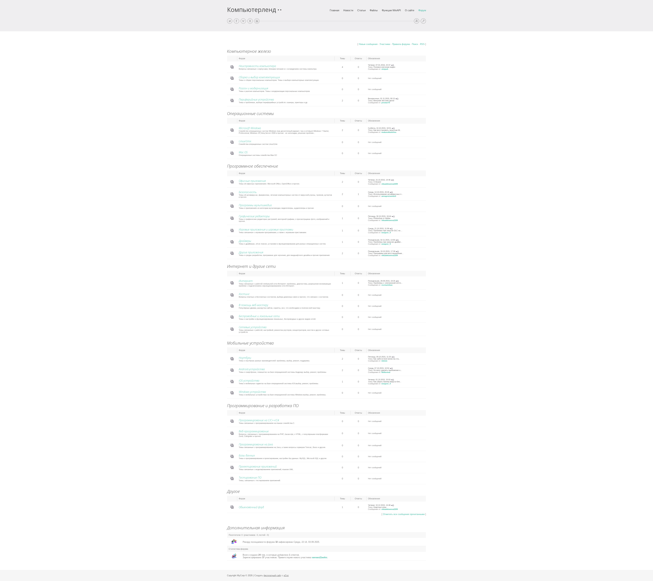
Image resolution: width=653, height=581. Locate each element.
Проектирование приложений (258, 466)
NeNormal (385, 372)
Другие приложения (251, 252)
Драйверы (245, 241)
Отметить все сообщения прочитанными (404, 514)
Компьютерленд (251, 10)
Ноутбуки (245, 358)
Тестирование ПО (250, 477)
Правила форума (401, 44)
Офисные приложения (252, 181)
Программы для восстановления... (388, 253)
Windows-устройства (252, 392)
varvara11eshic (319, 557)
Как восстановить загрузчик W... (387, 130)
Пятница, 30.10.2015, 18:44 (379, 216)
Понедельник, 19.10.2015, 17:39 (381, 251)
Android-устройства (252, 369)
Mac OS (243, 152)
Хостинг (244, 294)
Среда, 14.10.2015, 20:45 (378, 192)
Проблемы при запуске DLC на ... (387, 231)
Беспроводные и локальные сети (259, 316)
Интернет (246, 281)
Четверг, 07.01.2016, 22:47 (379, 65)
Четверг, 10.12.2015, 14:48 (379, 505)
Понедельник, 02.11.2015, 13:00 (381, 240)
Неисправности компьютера (257, 66)
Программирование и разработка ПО (263, 405)
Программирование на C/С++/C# (259, 420)
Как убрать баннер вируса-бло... (387, 382)
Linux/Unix (245, 141)
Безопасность (248, 192)
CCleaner (377, 182)
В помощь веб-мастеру (253, 305)
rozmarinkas (386, 285)
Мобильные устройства (250, 343)
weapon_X (386, 233)
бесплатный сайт (272, 575)
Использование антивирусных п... (388, 194)
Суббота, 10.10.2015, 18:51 (379, 128)
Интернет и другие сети (251, 266)
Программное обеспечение (252, 166)
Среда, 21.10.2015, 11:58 (378, 228)
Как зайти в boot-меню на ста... (386, 359)
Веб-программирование (254, 431)
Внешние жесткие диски (383, 101)
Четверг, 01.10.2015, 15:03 (379, 380)
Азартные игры (379, 507)
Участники (385, 44)
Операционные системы (250, 113)
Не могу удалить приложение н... (387, 370)
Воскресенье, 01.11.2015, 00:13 (381, 98)
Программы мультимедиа (255, 205)
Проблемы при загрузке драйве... (387, 242)
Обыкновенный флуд (251, 507)
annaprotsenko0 (388, 196)
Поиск (415, 44)
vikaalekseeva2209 (389, 184)
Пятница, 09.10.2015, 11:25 (379, 357)
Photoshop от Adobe (381, 218)
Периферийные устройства (256, 99)
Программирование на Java (256, 444)
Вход (423, 21)
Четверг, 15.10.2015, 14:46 (379, 180)
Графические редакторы (254, 216)
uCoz (286, 575)
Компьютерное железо (249, 51)
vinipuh (384, 69)
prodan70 (385, 103)
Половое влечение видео (384, 67)
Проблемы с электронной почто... (388, 283)
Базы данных (247, 455)
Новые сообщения (368, 44)
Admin (384, 361)
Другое (233, 491)
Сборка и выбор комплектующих (259, 77)
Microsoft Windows (250, 128)
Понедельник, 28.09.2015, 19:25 (381, 281)
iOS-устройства (249, 380)
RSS (422, 44)
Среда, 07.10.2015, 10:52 (378, 368)
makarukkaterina (388, 132)
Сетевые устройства (252, 327)
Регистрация (416, 21)
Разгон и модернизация (253, 88)
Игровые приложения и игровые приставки (266, 229)
